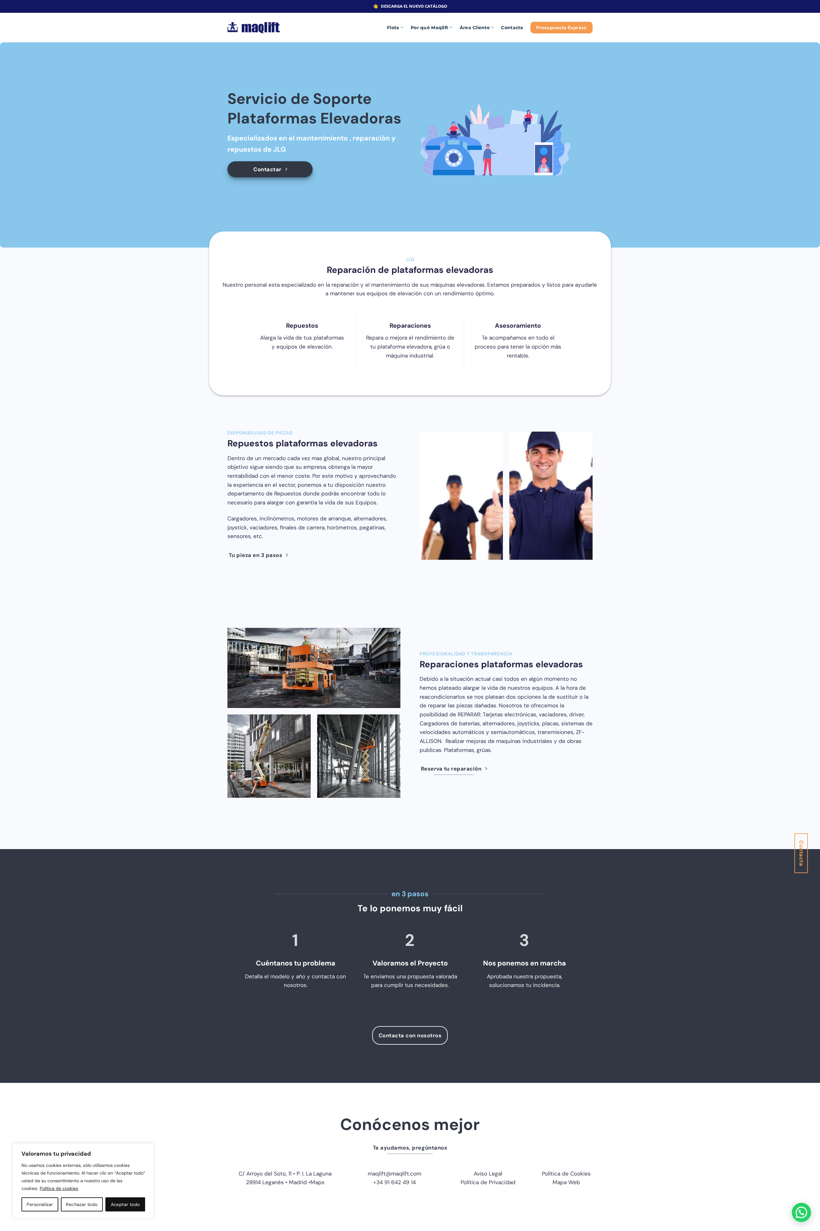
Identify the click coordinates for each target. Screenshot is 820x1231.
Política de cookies (59, 1188)
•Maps (316, 1182)
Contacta (512, 27)
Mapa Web (566, 1182)
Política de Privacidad (488, 1182)
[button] (801, 1212)
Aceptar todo (125, 1204)
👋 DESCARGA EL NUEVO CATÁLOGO (410, 6)
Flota (393, 27)
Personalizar (40, 1204)
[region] (83, 1180)
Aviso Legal (488, 1173)
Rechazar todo (81, 1204)
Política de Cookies (566, 1173)
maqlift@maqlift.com (394, 1173)
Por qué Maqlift (429, 27)
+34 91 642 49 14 (394, 1182)
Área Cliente (475, 27)
